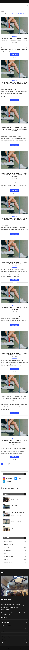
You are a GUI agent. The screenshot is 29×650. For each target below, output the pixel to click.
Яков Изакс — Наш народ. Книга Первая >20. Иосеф (14, 308)
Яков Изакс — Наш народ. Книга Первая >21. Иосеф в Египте (14, 262)
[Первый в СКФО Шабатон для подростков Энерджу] (6, 514)
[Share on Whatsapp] (15, 57)
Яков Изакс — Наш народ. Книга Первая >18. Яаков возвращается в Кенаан (14, 397)
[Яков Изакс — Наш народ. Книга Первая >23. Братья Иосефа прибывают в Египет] (14, 160)
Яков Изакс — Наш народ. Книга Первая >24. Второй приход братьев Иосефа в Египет (14, 129)
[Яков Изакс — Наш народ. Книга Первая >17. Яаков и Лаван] (14, 427)
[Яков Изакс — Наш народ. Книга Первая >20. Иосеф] (14, 294)
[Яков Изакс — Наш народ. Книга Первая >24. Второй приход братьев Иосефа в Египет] (14, 114)
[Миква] (6, 521)
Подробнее (14, 54)
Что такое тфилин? (15, 498)
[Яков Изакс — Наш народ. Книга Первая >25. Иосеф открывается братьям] (14, 69)
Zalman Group (18, 648)
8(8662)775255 (7, 614)
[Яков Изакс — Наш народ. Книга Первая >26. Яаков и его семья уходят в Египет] (14, 25)
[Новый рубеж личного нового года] (6, 529)
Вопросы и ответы (15, 541)
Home (2, 10)
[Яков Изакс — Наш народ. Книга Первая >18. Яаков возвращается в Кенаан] (14, 384)
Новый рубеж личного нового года (17, 528)
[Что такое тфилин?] (6, 500)
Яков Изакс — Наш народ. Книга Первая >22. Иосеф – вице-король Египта (14, 219)
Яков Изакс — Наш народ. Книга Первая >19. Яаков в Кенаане (14, 353)
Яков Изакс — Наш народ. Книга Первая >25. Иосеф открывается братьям (14, 83)
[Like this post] (13, 57)
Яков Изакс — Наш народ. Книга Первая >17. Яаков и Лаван (14, 441)
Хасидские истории (15, 562)
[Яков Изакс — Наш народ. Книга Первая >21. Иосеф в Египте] (14, 249)
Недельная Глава (15, 550)
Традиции (15, 559)
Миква (12, 519)
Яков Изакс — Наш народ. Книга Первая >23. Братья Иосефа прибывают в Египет (14, 174)
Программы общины (15, 556)
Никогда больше (14, 505)
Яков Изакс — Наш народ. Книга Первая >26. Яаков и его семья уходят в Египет (14, 39)
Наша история (14, 36)
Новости (15, 553)
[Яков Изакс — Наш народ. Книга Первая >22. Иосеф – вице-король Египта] (14, 205)
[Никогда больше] (6, 507)
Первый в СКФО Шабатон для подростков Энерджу (17, 513)
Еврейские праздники (15, 544)
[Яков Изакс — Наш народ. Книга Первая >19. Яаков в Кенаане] (14, 340)
